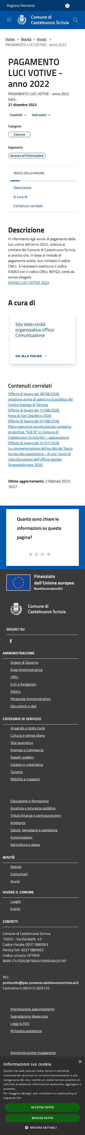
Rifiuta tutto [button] (42, 1118)
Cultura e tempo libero (27, 735)
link (19, 1098)
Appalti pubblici (22, 757)
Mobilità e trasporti (25, 779)
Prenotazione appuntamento (32, 1009)
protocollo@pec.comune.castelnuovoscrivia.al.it (41, 982)
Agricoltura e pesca (25, 844)
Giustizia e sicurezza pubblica (32, 808)
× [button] (80, 1062)
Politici (15, 691)
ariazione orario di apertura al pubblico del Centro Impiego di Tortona (40, 401)
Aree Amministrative (26, 669)
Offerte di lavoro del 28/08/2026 (33, 393)
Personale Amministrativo (30, 698)
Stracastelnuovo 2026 (25, 464)
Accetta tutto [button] (42, 1107)
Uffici (14, 677)
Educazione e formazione (29, 801)
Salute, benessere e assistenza (34, 830)
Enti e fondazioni (23, 684)
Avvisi (41, 39)
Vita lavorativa (21, 742)
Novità (26, 39)
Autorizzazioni (21, 837)
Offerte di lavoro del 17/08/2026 (33, 410)
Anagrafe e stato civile (27, 728)
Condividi (16, 114)
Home (10, 39)
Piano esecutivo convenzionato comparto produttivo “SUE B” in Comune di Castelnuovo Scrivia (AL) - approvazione (39, 432)
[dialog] (42, 1096)
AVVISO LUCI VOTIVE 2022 (28, 282)
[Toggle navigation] (9, 19)
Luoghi (15, 901)
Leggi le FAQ (19, 1023)
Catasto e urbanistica (26, 764)
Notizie (15, 866)
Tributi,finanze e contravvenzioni (35, 815)
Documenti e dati (23, 706)
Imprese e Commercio (27, 750)
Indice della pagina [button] (29, 173)
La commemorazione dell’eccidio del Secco (40, 448)
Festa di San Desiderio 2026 (29, 415)
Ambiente (17, 822)
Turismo (16, 771)
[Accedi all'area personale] (67, 5)
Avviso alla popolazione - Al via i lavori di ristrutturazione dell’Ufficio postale (39, 456)
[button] (42, 1127)
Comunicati (19, 874)
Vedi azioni (39, 114)
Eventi (15, 908)
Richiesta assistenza (26, 1031)
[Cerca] (75, 20)
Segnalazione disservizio (29, 1016)
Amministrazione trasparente (33, 1052)
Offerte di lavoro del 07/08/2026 (33, 421)
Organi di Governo (24, 662)
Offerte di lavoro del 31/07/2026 (33, 443)
